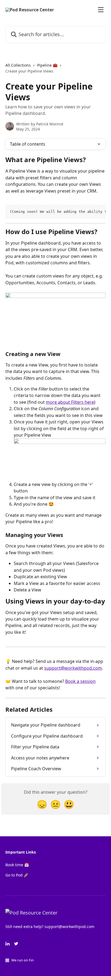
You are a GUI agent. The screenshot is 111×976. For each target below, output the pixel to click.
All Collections (18, 65)
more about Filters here (70, 402)
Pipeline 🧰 (47, 65)
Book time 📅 (17, 864)
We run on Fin (22, 960)
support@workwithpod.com (73, 668)
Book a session (80, 681)
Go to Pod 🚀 (16, 875)
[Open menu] (101, 9)
